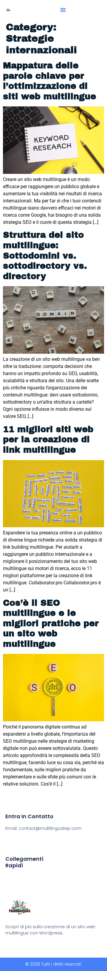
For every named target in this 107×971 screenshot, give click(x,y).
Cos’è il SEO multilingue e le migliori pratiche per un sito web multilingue (51, 623)
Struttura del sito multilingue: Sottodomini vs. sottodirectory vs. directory (45, 255)
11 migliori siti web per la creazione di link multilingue (48, 439)
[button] (63, 9)
